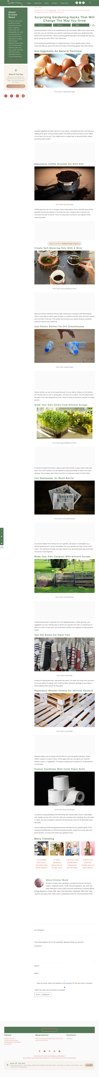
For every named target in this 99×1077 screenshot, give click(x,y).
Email (36, 973)
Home (35, 7)
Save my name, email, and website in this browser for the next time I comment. (65, 983)
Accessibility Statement (12, 1042)
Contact (55, 3)
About (46, 3)
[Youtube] (44, 1051)
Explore (89, 1065)
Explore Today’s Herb (16, 86)
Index (29, 3)
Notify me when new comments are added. (50, 990)
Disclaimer (8, 1044)
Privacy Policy (9, 1038)
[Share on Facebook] (1, 533)
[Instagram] (54, 1051)
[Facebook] (39, 1051)
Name (37, 966)
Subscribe (37, 3)
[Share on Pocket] (1, 543)
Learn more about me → (16, 60)
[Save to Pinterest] (1, 529)
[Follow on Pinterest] (5, 95)
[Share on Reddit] (1, 540)
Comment (38, 946)
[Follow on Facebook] (11, 95)
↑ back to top (49, 1030)
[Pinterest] (49, 1051)
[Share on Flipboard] (1, 536)
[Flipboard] (59, 1051)
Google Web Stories (11, 1040)
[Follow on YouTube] (23, 95)
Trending (40, 7)
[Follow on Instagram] (17, 95)
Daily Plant (64, 3)
